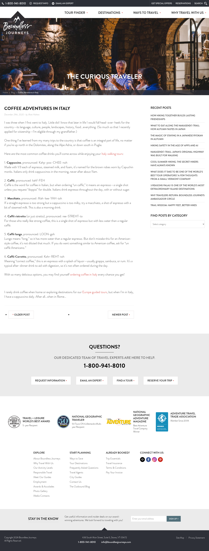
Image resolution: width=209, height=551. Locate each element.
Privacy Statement (197, 537)
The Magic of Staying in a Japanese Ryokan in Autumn (177, 137)
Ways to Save (76, 458)
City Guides (76, 477)
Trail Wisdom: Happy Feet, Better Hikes (174, 205)
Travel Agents (76, 472)
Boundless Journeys (17, 26)
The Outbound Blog (80, 486)
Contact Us (75, 482)
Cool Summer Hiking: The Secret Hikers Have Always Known (174, 163)
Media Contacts (41, 496)
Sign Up (173, 518)
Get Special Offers (161, 3)
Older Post (22, 315)
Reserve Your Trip (159, 380)
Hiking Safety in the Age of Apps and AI (174, 145)
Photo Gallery (40, 491)
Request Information (50, 380)
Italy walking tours (112, 153)
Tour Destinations (79, 463)
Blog (13, 92)
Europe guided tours (94, 292)
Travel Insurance (114, 463)
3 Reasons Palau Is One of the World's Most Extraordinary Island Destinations (177, 187)
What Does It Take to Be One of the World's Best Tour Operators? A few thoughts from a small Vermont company (177, 175)
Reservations (183, 3)
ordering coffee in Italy (83, 274)
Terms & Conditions (116, 468)
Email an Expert (91, 380)
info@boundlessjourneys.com (116, 542)
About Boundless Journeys (46, 458)
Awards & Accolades (43, 486)
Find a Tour (125, 380)
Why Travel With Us (43, 463)
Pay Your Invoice (114, 472)
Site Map (180, 537)
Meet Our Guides (42, 477)
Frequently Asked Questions (84, 468)
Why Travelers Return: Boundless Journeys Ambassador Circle (178, 197)
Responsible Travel (42, 472)
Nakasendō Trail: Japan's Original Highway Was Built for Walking (177, 153)
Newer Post (120, 315)
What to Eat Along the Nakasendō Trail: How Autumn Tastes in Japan (175, 127)
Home (5, 92)
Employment (39, 482)
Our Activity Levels (43, 468)
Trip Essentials (113, 458)
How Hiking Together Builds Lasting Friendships (173, 117)
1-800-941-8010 (104, 365)
